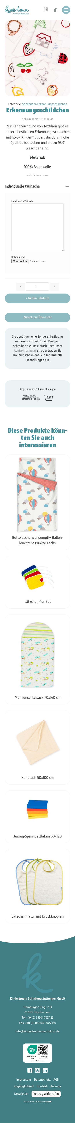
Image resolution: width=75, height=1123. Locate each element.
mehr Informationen (37, 175)
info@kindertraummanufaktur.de (38, 1031)
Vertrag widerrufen (46, 1094)
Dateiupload (18, 257)
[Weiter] (70, 686)
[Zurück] (5, 686)
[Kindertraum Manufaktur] (17, 9)
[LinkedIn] (45, 1070)
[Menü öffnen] (66, 10)
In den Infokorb (37, 298)
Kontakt (42, 1086)
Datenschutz (42, 1080)
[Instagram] (37, 1070)
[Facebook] (30, 1070)
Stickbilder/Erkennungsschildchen (44, 104)
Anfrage (55, 1086)
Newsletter (21, 1094)
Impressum (23, 1080)
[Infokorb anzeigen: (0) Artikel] (46, 9)
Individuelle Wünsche (22, 186)
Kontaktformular (25, 351)
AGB (56, 1080)
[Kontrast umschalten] (55, 9)
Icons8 (48, 1101)
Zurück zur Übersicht (37, 317)
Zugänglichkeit (24, 1086)
